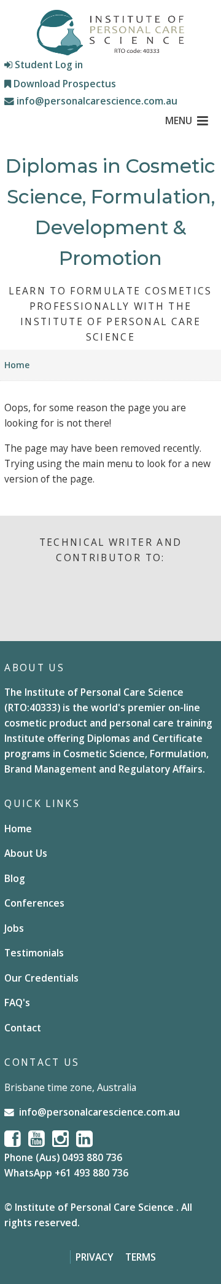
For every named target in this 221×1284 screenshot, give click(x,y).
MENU (178, 120)
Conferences (34, 903)
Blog (14, 878)
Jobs (14, 928)
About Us (25, 853)
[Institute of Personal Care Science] (110, 32)
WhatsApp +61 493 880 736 (66, 1173)
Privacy (95, 1257)
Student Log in (47, 64)
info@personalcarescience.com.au (95, 101)
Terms (140, 1257)
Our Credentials (41, 978)
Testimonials (34, 952)
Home (16, 365)
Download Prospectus (63, 83)
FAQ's (17, 1002)
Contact (22, 1027)
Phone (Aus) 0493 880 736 (63, 1157)
